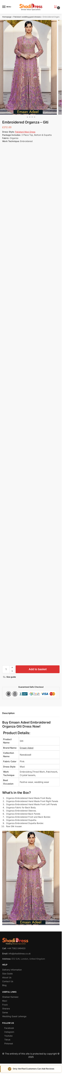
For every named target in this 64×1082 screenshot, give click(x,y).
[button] (56, 7)
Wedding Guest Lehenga (14, 1016)
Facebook (9, 1028)
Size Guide (7, 973)
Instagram (9, 1032)
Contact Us (7, 981)
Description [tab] (8, 713)
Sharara (6, 1008)
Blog (4, 985)
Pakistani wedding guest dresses (27, 17)
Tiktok (7, 1039)
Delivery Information (12, 970)
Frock (5, 1005)
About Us (6, 977)
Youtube (8, 1036)
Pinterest (8, 1043)
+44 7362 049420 (16, 948)
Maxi (4, 1001)
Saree (5, 1012)
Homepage (6, 17)
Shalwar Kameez (10, 997)
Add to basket (38, 669)
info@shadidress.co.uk (19, 953)
